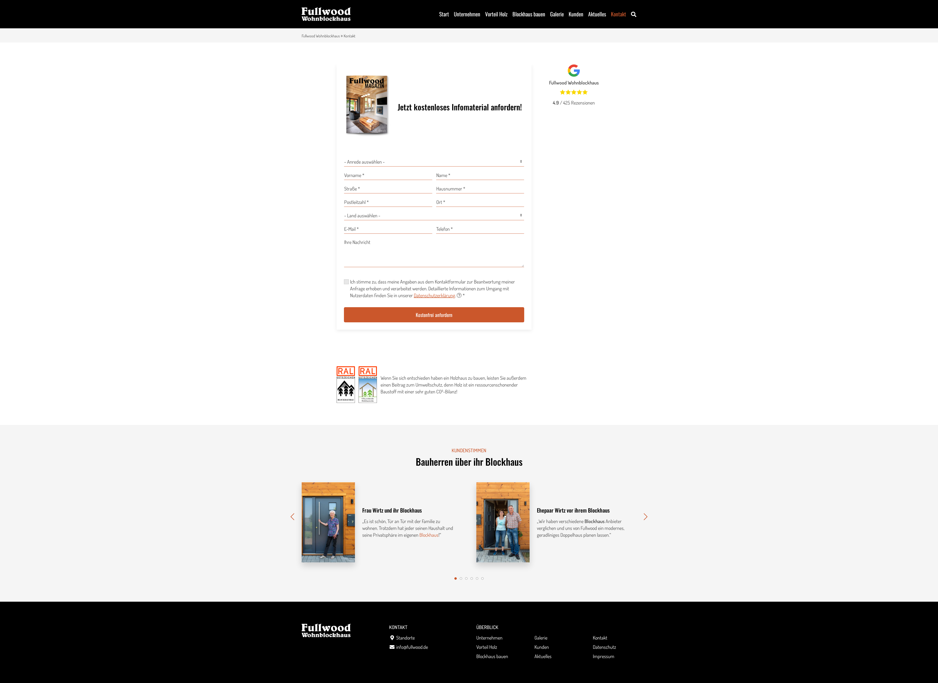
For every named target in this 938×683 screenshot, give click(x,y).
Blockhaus (428, 535)
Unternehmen (467, 14)
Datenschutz (604, 647)
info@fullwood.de (412, 647)
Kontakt (618, 14)
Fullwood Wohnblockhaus (321, 35)
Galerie (557, 14)
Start (444, 14)
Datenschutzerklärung (434, 295)
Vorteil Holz (496, 14)
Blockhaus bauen (528, 14)
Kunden (576, 14)
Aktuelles (597, 14)
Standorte (405, 637)
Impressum (603, 656)
